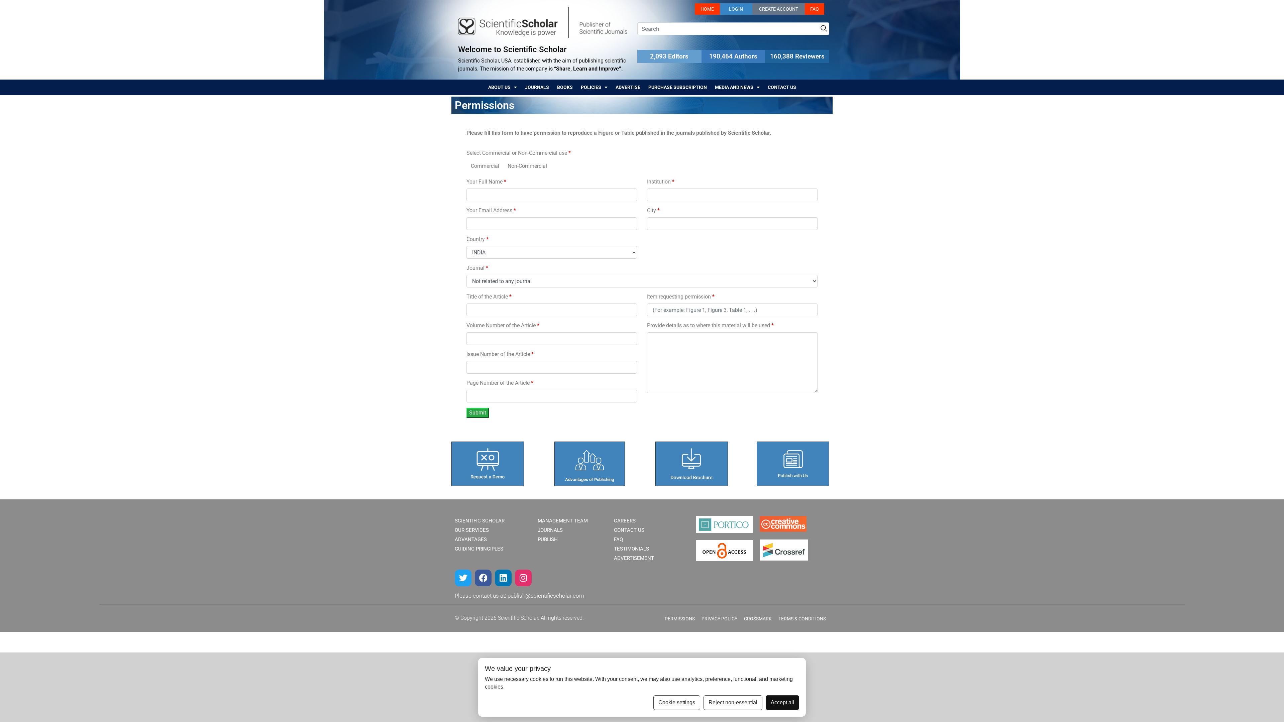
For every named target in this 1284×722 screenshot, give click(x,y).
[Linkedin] (503, 578)
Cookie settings (676, 702)
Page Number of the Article (499, 383)
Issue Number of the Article (500, 354)
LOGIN (736, 9)
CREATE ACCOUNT (778, 9)
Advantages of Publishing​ (589, 479)
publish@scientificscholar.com (546, 595)
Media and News (734, 87)
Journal (477, 268)
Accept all (782, 702)
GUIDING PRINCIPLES (479, 549)
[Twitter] (463, 578)
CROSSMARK (758, 618)
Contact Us (782, 87)
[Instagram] (523, 578)
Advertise (628, 87)
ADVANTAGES (471, 539)
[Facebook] (483, 578)
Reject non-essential (733, 702)
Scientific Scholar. (518, 618)
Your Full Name (486, 181)
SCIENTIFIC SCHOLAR (480, 521)
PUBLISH (548, 539)
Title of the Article (489, 296)
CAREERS (625, 521)
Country (477, 239)
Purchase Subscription (677, 87)
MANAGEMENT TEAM (563, 521)
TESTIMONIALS (631, 549)
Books (565, 87)
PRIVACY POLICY (719, 618)
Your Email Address (491, 210)
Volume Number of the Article (502, 325)
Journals (537, 87)
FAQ (814, 9)
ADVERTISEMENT (634, 558)
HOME (707, 9)
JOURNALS (550, 530)
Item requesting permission (681, 296)
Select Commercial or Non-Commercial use (518, 153)
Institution (660, 181)
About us (499, 87)
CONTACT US (629, 530)
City (653, 210)
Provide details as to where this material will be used (710, 325)
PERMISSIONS (680, 618)
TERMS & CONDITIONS (802, 618)
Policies (591, 87)
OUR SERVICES (472, 530)
